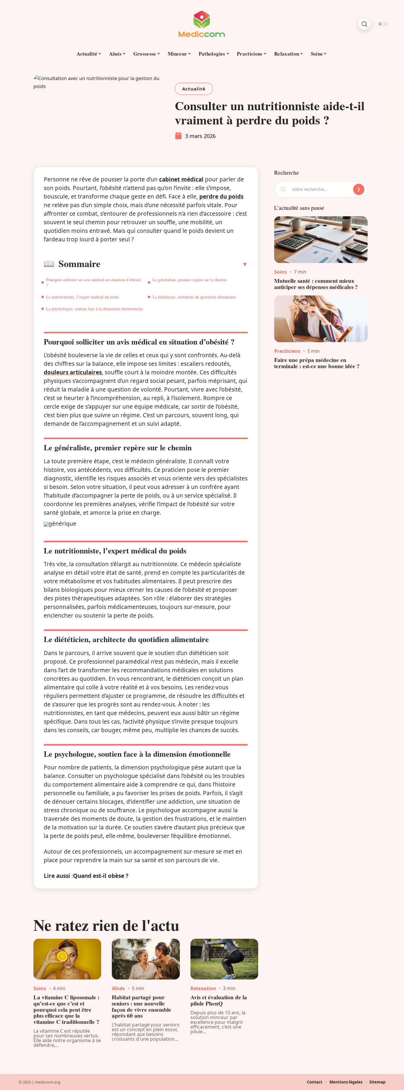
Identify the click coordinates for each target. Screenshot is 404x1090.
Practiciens (287, 351)
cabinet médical (181, 179)
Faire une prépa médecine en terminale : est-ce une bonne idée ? (317, 363)
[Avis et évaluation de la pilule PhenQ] (224, 959)
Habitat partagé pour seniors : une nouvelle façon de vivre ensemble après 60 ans (141, 1006)
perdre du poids (221, 196)
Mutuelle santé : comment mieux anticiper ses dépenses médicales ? (316, 284)
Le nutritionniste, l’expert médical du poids (82, 297)
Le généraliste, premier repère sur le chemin (190, 279)
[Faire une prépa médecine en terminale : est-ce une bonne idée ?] (321, 318)
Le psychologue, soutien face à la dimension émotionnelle (94, 308)
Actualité (194, 89)
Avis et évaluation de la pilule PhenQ (218, 1000)
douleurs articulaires (73, 372)
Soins (39, 988)
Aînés (118, 988)
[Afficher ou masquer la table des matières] (174, 264)
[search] (364, 24)
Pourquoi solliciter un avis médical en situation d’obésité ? (93, 282)
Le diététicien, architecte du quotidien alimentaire (194, 297)
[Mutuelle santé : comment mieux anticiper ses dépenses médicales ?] (321, 239)
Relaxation (203, 988)
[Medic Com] (202, 24)
